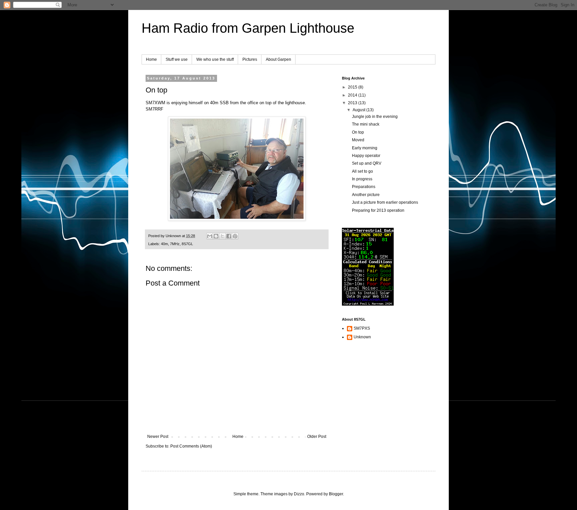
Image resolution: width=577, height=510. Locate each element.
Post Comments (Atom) (191, 446)
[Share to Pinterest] (235, 236)
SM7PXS (362, 328)
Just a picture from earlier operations (385, 202)
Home (151, 59)
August (359, 110)
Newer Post (157, 436)
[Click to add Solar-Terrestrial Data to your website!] (368, 304)
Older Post (316, 436)
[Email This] (209, 236)
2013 (353, 103)
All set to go (362, 171)
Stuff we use (177, 59)
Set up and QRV (366, 163)
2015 (353, 87)
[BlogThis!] (216, 236)
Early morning (364, 148)
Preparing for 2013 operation (378, 210)
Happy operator (366, 155)
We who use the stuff (215, 59)
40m (164, 244)
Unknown (362, 337)
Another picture (366, 194)
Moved (358, 140)
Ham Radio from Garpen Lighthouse (248, 28)
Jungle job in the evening (375, 116)
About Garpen (278, 59)
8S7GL (187, 244)
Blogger (336, 494)
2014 (353, 95)
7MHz (175, 244)
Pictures (249, 59)
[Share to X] (222, 236)
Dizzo (299, 494)
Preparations (363, 186)
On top (358, 132)
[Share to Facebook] (228, 236)
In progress (362, 179)
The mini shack (365, 124)
